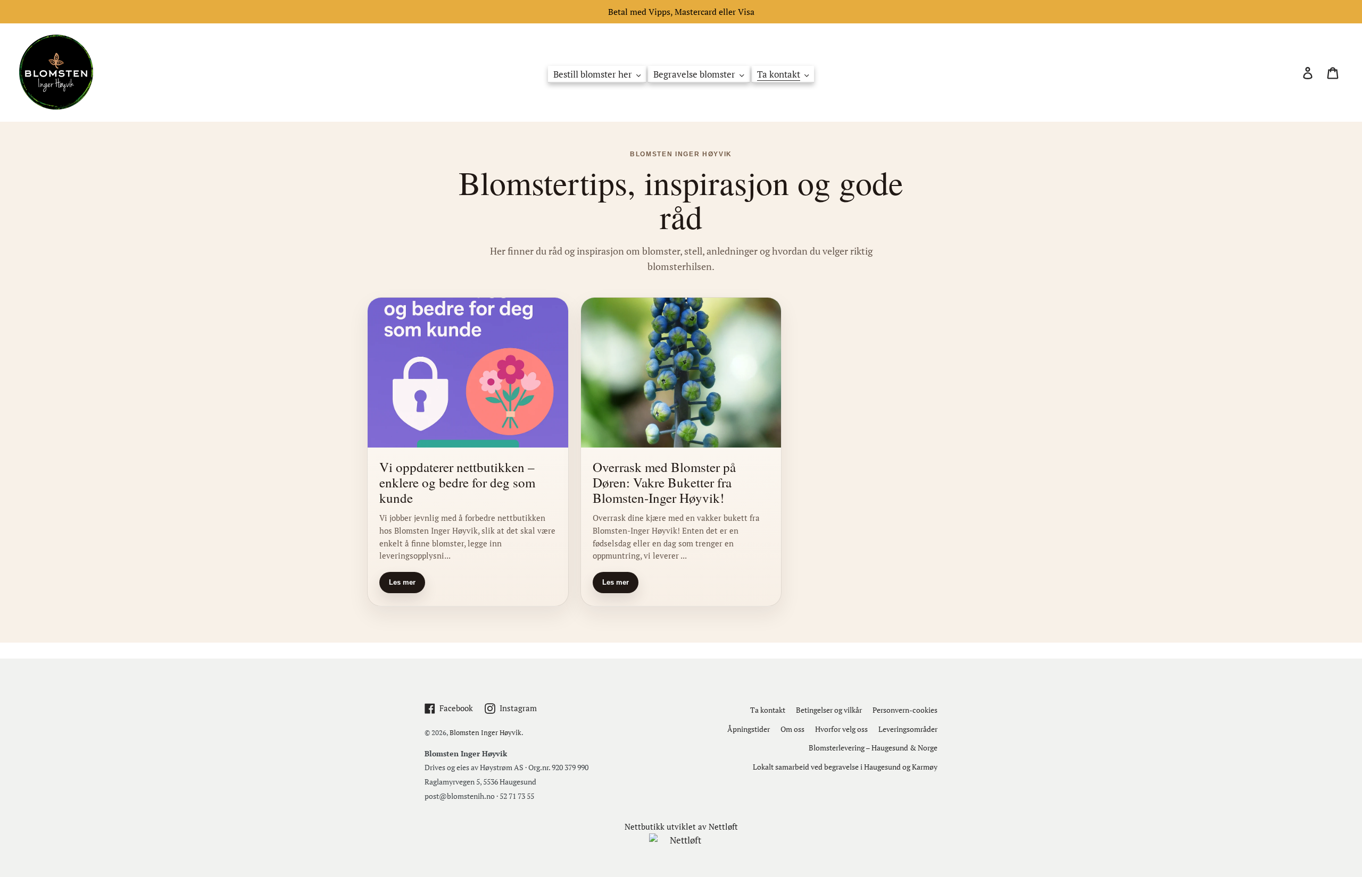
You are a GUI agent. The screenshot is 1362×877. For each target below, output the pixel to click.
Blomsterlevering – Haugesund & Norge (873, 748)
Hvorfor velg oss (841, 729)
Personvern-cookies (905, 710)
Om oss (792, 729)
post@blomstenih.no (460, 796)
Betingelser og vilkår (829, 710)
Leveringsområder (907, 729)
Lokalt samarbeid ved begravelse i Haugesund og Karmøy (845, 767)
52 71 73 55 (517, 796)
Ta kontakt (767, 710)
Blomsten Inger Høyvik (485, 732)
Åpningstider (748, 729)
